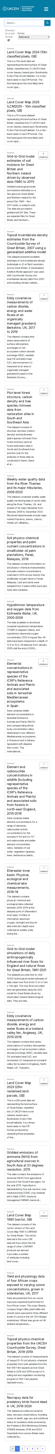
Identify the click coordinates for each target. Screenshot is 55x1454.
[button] (8, 40)
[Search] (47, 23)
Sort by (20, 33)
